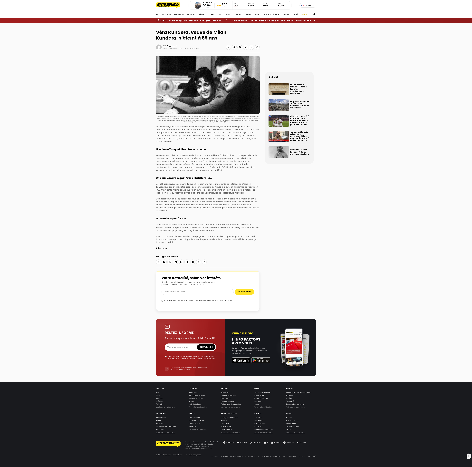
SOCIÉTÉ (229, 14)
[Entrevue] (171, 5)
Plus (304, 14)
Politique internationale (262, 392)
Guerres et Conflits (261, 398)
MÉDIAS (202, 14)
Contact (302, 456)
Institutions (160, 429)
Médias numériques (228, 395)
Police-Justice (259, 420)
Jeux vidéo (225, 423)
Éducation (257, 426)
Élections (159, 423)
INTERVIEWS (179, 14)
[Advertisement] (289, 49)
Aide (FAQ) (312, 456)
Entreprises (193, 392)
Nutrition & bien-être (196, 420)
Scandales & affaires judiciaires (298, 392)
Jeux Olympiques (292, 426)
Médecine (192, 426)
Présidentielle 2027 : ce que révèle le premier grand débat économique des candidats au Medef (263, 20)
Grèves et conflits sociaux (263, 429)
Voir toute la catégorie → (165, 407)
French (308, 5)
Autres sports (291, 423)
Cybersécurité (226, 429)
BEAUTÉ (295, 14)
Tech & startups (195, 404)
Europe (256, 404)
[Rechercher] (314, 14)
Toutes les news (163, 14)
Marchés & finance (196, 398)
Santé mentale (194, 423)
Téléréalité (290, 401)
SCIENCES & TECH (271, 14)
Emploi (191, 401)
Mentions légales (289, 456)
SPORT (220, 14)
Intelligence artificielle (229, 417)
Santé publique (194, 417)
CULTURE (248, 14)
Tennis (288, 429)
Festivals (159, 404)
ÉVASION (285, 14)
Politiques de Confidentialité (231, 456)
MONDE (239, 14)
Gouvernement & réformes (166, 426)
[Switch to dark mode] (469, 456)
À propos (215, 456)
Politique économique (197, 395)
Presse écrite (225, 398)
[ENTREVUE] (168, 445)
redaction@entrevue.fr (201, 446)
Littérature (159, 401)
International (161, 417)
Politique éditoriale (252, 456)
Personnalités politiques (295, 404)
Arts (157, 392)
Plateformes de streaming (231, 404)
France (158, 420)
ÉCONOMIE (194, 388)
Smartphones (226, 426)
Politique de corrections (271, 456)
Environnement (259, 423)
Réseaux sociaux (227, 401)
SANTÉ (258, 14)
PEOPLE (211, 14)
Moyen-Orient (259, 395)
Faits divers (258, 417)
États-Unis (257, 401)
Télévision (225, 392)
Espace (224, 420)
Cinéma (159, 395)
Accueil (158, 25)
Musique (159, 398)
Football (289, 417)
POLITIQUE (191, 14)
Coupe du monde (293, 420)
